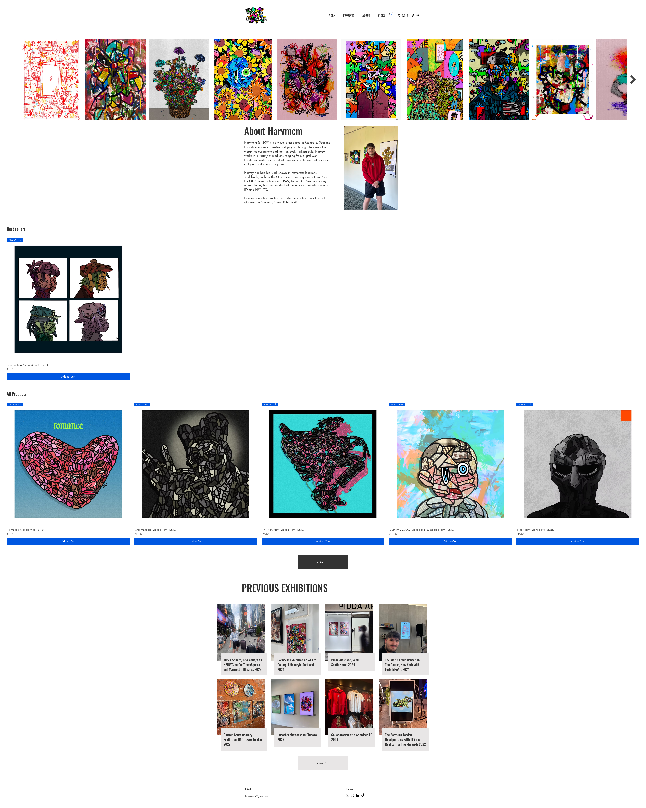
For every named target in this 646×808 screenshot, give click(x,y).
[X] (399, 15)
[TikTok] (413, 15)
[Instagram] (403, 15)
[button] (332, 15)
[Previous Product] (2, 464)
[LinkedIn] (408, 15)
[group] (323, 474)
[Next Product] (644, 464)
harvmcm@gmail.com (257, 796)
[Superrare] (417, 15)
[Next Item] (633, 79)
